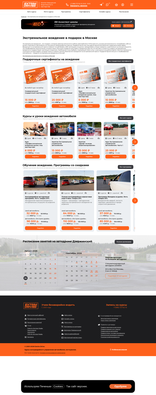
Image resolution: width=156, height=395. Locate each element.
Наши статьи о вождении (108, 320)
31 (25, 283)
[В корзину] (116, 5)
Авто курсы (31, 12)
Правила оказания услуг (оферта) (110, 329)
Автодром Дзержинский (72, 330)
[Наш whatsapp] (107, 5)
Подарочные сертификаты (36, 319)
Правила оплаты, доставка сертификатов (113, 333)
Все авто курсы (125, 118)
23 (55, 273)
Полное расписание (124, 242)
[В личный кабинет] (122, 5)
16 (55, 269)
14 (45, 269)
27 (40, 278)
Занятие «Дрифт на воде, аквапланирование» (87, 143)
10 (25, 269)
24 (25, 278)
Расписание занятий (34, 322)
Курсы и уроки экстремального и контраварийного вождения (44, 119)
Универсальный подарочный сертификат (35, 92)
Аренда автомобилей (71, 334)
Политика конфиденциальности (110, 337)
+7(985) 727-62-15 (120, 307)
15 (50, 269)
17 (25, 273)
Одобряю (120, 386)
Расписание (124, 12)
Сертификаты (84, 12)
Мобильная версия (119, 349)
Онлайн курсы (104, 12)
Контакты (30, 337)
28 (45, 278)
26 (35, 278)
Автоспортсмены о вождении (109, 318)
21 (45, 273)
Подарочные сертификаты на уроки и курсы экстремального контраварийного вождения (54, 62)
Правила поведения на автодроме (111, 327)
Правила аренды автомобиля (109, 331)
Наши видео (31, 332)
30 (55, 278)
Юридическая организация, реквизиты (112, 335)
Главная (23, 16)
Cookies (58, 386)
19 (35, 273)
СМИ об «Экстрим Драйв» (35, 334)
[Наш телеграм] (101, 5)
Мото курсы (48, 12)
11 (30, 269)
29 (50, 278)
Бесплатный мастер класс (73, 337)
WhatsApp (129, 25)
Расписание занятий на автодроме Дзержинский (57, 241)
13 (40, 269)
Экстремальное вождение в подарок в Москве (39, 56)
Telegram (117, 25)
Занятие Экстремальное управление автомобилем (115, 93)
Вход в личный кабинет (35, 315)
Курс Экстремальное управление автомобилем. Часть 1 (114, 143)
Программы (66, 12)
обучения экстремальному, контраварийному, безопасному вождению (61, 168)
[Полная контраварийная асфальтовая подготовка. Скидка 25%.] (77, 180)
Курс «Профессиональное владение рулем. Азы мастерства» (87, 93)
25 (31, 278)
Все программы (125, 167)
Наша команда (31, 330)
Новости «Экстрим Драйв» (35, 328)
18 (31, 273)
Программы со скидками (72, 326)
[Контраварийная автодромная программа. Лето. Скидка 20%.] (40, 180)
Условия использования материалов (52, 353)
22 (50, 273)
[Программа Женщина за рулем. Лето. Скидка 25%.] (114, 180)
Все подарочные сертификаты (120, 61)
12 (35, 269)
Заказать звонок (78, 6)
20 (40, 273)
